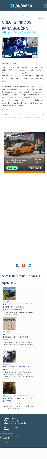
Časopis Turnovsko (11, 427)
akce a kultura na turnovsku (20, 16)
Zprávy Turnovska (11, 418)
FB (17, 265)
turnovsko (7, 16)
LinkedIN (29, 265)
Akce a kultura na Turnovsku (15, 423)
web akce (5, 109)
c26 (6, 443)
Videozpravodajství (11, 421)
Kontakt (7, 429)
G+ (23, 265)
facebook (4, 438)
